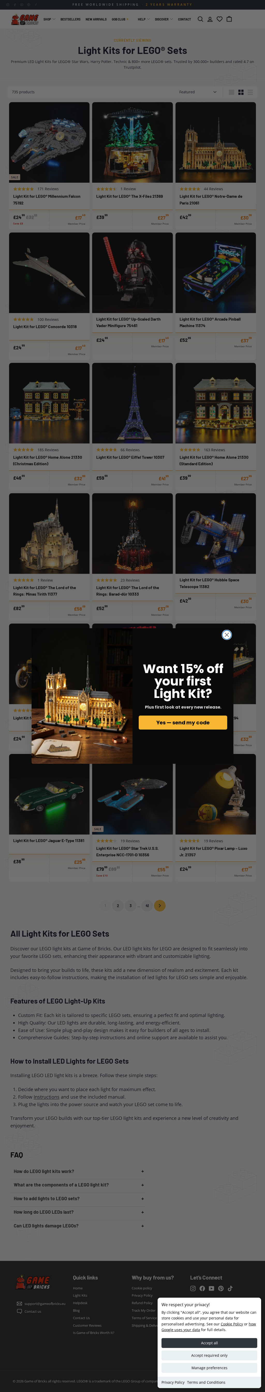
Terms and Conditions (206, 1382)
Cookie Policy (232, 1324)
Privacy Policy (173, 1382)
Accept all (209, 1342)
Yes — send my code (183, 722)
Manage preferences (209, 1367)
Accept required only (209, 1355)
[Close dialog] (226, 634)
